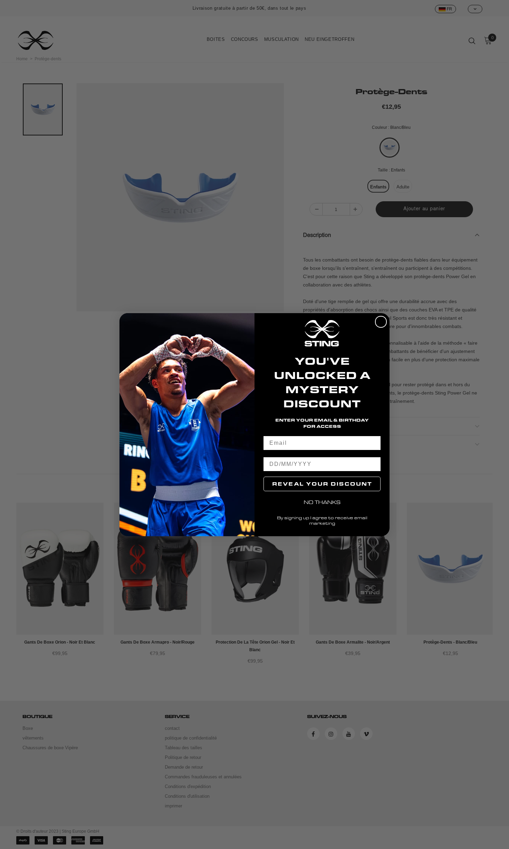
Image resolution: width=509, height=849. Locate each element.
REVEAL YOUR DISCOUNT (322, 483)
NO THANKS (322, 502)
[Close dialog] (381, 322)
